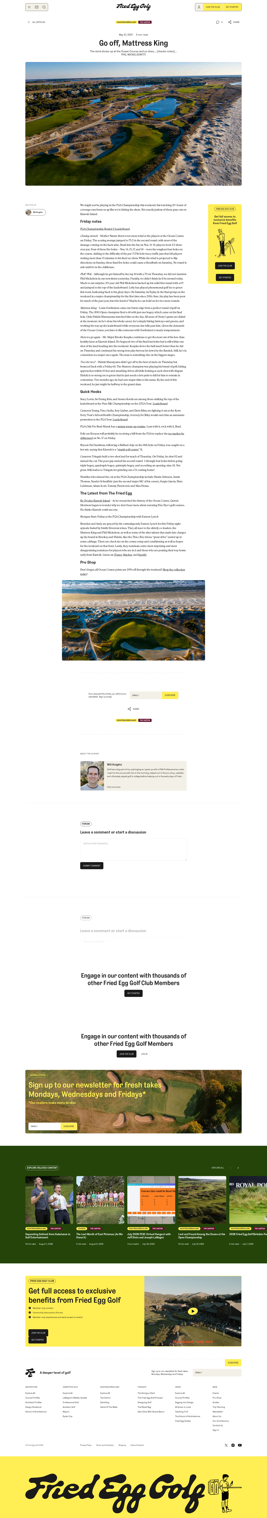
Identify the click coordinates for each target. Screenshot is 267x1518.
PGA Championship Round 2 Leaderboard (105, 229)
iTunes (118, 555)
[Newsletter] (36, 7)
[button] (234, 22)
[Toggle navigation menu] (29, 7)
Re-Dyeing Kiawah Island (95, 501)
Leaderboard (160, 404)
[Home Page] (133, 7)
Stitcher (127, 555)
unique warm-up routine (131, 426)
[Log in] (199, 7)
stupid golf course (128, 449)
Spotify (142, 555)
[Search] (44, 7)
